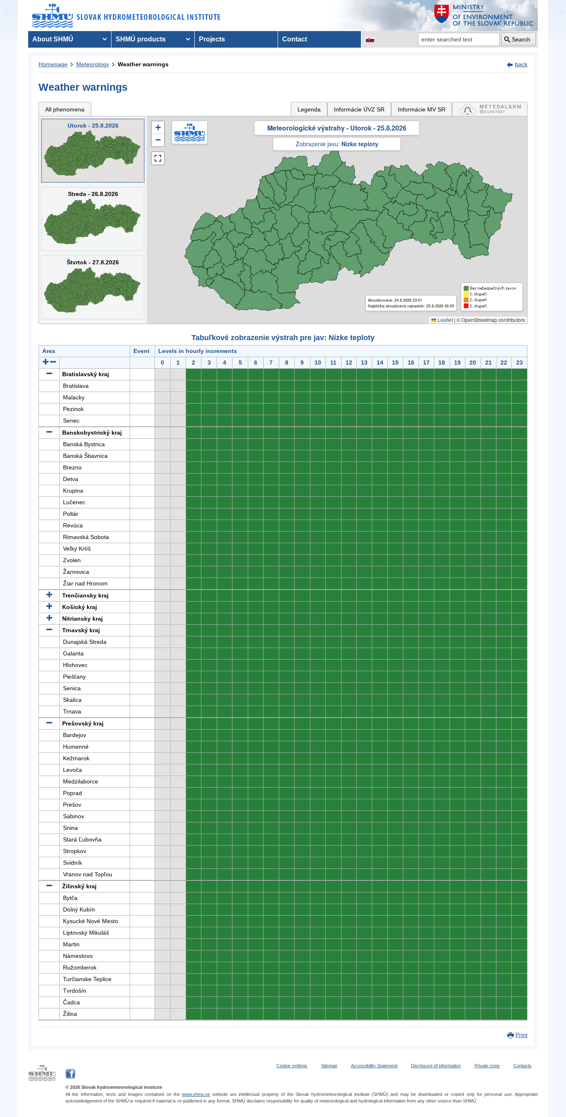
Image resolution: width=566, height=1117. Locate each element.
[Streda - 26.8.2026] (93, 219)
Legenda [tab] (309, 109)
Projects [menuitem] (212, 39)
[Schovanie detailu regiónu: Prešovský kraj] (49, 723)
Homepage (53, 64)
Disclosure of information (436, 1065)
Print (521, 1035)
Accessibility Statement (374, 1065)
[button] (158, 127)
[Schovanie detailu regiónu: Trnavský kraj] (49, 630)
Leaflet (444, 319)
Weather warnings (143, 64)
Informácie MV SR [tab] (421, 109)
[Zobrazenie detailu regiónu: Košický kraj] (49, 607)
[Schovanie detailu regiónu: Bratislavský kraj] (49, 374)
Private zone (487, 1065)
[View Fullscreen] (158, 158)
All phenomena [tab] (65, 109)
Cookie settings (291, 1065)
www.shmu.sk (196, 1094)
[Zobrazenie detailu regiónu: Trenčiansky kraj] (49, 595)
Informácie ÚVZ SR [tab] (359, 109)
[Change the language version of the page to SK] (370, 39)
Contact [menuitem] (294, 39)
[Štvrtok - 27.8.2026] (93, 287)
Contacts (522, 1065)
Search (521, 39)
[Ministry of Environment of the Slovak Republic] (484, 15)
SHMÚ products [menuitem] (141, 39)
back (521, 64)
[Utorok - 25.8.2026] (93, 150)
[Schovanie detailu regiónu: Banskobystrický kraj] (49, 432)
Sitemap (329, 1065)
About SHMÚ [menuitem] (52, 39)
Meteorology (92, 64)
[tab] (489, 109)
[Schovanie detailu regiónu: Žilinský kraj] (49, 886)
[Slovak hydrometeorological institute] (126, 15)
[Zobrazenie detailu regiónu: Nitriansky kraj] (49, 618)
